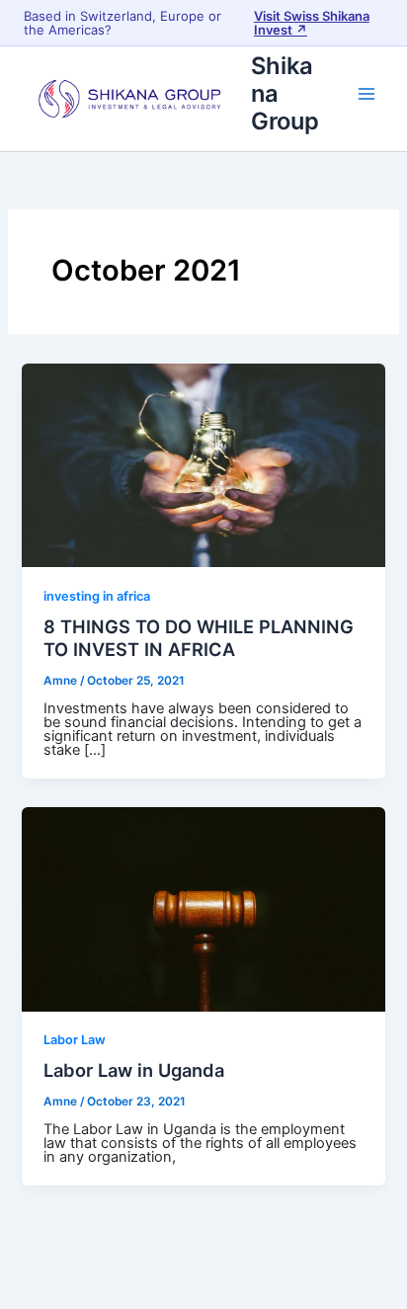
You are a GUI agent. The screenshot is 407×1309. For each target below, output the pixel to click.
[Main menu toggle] (366, 94)
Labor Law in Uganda (133, 1070)
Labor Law (74, 1039)
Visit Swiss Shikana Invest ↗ (311, 23)
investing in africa (96, 596)
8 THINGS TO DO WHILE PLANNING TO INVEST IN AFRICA (198, 638)
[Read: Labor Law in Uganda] (203, 908)
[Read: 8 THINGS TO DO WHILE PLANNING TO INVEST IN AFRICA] (203, 464)
